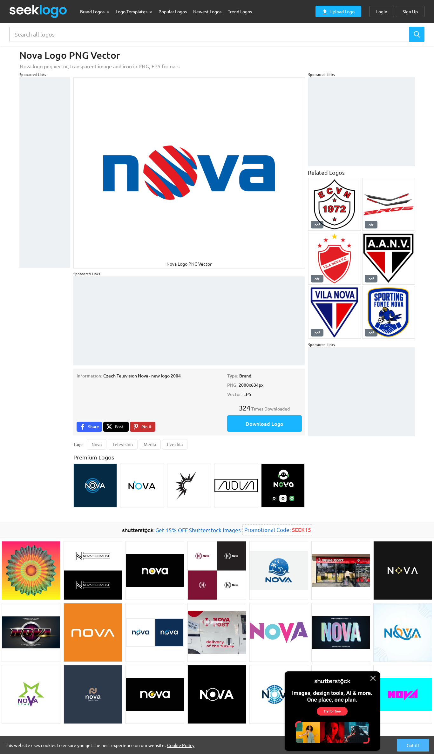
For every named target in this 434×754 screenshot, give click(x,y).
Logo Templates (132, 11)
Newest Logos (207, 11)
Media (150, 444)
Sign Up (410, 11)
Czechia (175, 444)
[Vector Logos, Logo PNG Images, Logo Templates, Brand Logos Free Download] (38, 11)
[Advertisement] (44, 172)
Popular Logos (173, 11)
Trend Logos (240, 11)
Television (122, 444)
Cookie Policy (180, 745)
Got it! (413, 745)
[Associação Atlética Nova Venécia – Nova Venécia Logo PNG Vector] (388, 258)
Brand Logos (92, 11)
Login (381, 11)
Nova (97, 444)
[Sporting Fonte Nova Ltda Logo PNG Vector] (388, 312)
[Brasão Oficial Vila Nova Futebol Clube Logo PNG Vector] (334, 258)
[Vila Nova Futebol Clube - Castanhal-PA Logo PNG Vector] (334, 312)
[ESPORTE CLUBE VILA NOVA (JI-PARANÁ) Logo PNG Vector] (334, 204)
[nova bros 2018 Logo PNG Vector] (388, 204)
